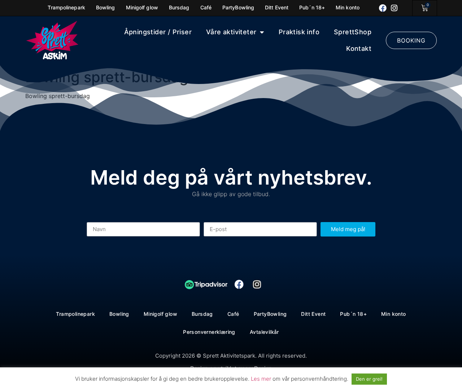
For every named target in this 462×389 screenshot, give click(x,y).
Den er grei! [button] (369, 379)
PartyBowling (270, 314)
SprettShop (352, 32)
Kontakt (358, 48)
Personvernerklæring (209, 332)
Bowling (119, 314)
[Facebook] (383, 8)
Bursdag (202, 314)
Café (233, 314)
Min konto (393, 314)
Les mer (262, 378)
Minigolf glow (160, 314)
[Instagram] (394, 8)
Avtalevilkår (264, 332)
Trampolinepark (75, 314)
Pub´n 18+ (353, 314)
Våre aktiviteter (231, 32)
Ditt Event (313, 314)
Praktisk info (299, 32)
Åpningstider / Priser (158, 32)
